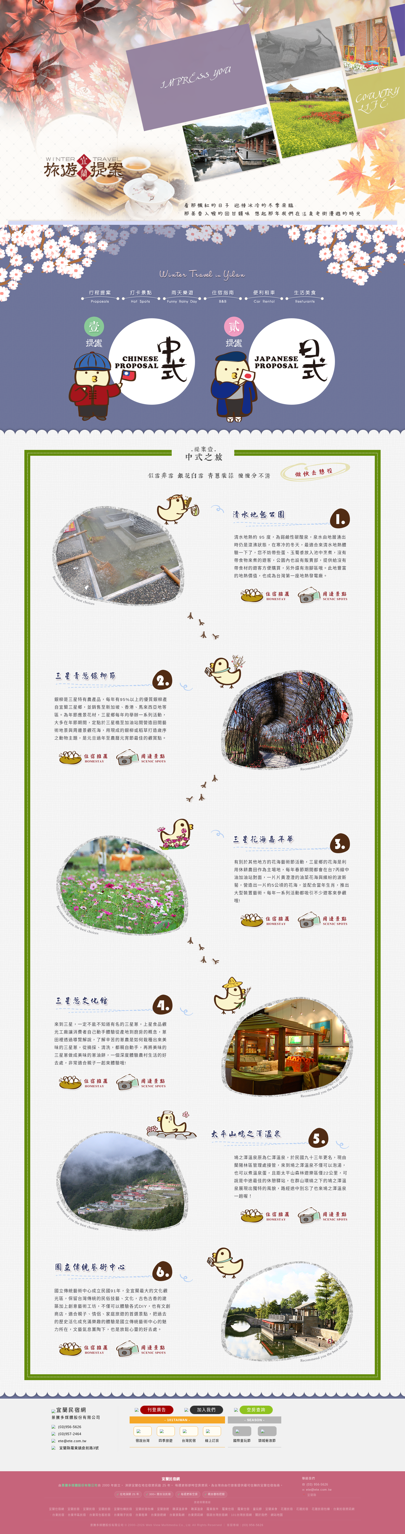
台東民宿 (58, 1515)
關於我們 (261, 1515)
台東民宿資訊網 (344, 1509)
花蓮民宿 (287, 1509)
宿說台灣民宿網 (217, 1515)
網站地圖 (277, 1515)
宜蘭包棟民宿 (123, 1509)
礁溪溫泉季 (180, 1509)
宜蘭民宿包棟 (144, 1509)
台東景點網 (177, 1515)
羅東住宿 (228, 1509)
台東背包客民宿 (100, 1515)
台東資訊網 (195, 1515)
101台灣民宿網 (241, 1515)
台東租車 (141, 1515)
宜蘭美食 (271, 1509)
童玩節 (257, 1509)
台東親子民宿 (123, 1515)
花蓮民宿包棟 (321, 1509)
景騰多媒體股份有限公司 (107, 1528)
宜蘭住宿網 (56, 1509)
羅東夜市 (212, 1509)
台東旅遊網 (158, 1515)
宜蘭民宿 (74, 1509)
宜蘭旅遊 (163, 1509)
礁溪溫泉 (197, 1509)
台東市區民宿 (77, 1515)
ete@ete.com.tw (317, 1489)
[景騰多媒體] (320, 1528)
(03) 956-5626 (315, 1484)
